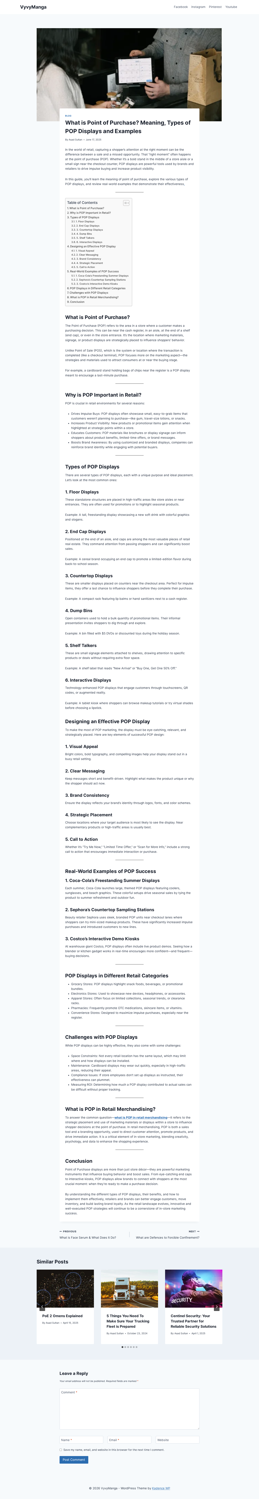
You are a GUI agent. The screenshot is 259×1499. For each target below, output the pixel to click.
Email (114, 1440)
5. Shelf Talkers (85, 237)
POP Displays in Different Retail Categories (97, 288)
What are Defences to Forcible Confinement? (167, 1234)
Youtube (231, 7)
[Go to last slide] (42, 1307)
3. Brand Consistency (88, 258)
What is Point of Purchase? (86, 208)
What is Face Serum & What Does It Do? (88, 1234)
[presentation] (65, 1289)
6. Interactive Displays (89, 242)
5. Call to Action (85, 267)
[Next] (217, 1307)
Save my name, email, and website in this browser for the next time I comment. (113, 1449)
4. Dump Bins (84, 233)
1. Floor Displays (85, 221)
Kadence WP (161, 1488)
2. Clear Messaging (87, 254)
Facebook (181, 7)
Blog (68, 115)
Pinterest (215, 7)
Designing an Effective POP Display (93, 246)
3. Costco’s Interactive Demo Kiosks (97, 283)
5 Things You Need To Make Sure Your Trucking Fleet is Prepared (128, 1321)
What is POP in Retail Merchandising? (94, 297)
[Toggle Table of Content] (124, 203)
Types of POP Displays (84, 217)
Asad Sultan (75, 139)
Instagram (198, 7)
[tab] (122, 1347)
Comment (69, 1392)
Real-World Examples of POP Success (94, 271)
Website (163, 1440)
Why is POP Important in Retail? (90, 212)
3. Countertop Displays (89, 229)
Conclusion (77, 301)
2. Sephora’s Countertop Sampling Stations (101, 279)
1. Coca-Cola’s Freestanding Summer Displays (102, 275)
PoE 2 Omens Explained (62, 1316)
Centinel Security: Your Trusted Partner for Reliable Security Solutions (193, 1321)
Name (66, 1440)
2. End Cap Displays (87, 225)
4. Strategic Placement (89, 263)
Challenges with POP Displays (89, 292)
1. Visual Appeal (85, 250)
